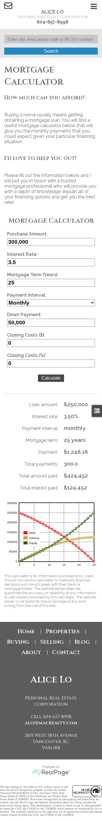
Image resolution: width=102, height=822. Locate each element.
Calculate (51, 378)
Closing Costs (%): (26, 355)
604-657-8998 (52, 22)
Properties (63, 631)
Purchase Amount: (27, 234)
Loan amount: (43, 404)
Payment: (48, 452)
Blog (82, 642)
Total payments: (41, 464)
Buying (18, 642)
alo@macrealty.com (51, 723)
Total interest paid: (39, 488)
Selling (52, 642)
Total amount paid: (38, 476)
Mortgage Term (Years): (32, 274)
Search (51, 51)
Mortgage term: (42, 440)
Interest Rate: (22, 254)
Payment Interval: (26, 295)
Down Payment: (24, 314)
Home (26, 631)
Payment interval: (40, 428)
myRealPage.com (51, 773)
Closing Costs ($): (26, 335)
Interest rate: (45, 416)
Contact (66, 652)
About (31, 652)
